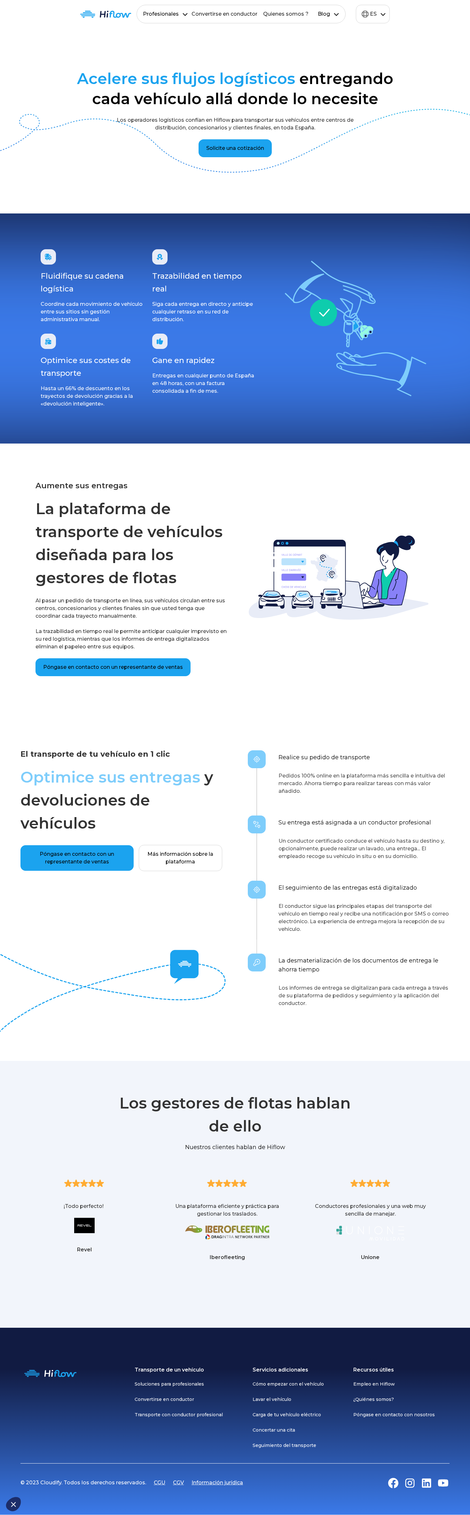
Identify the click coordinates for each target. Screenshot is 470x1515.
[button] (13, 1504)
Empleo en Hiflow (374, 1384)
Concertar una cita (274, 1430)
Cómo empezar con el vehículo (288, 1384)
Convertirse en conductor (224, 14)
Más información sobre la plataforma (180, 858)
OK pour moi (118, 1482)
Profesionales (161, 14)
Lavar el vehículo (272, 1399)
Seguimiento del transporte (284, 1445)
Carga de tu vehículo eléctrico (287, 1415)
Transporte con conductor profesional (179, 1415)
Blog (324, 14)
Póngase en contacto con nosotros (394, 1415)
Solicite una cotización (235, 148)
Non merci (28, 1482)
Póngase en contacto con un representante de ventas (113, 667)
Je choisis (73, 1482)
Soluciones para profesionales (169, 1384)
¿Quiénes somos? (373, 1399)
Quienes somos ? (286, 14)
